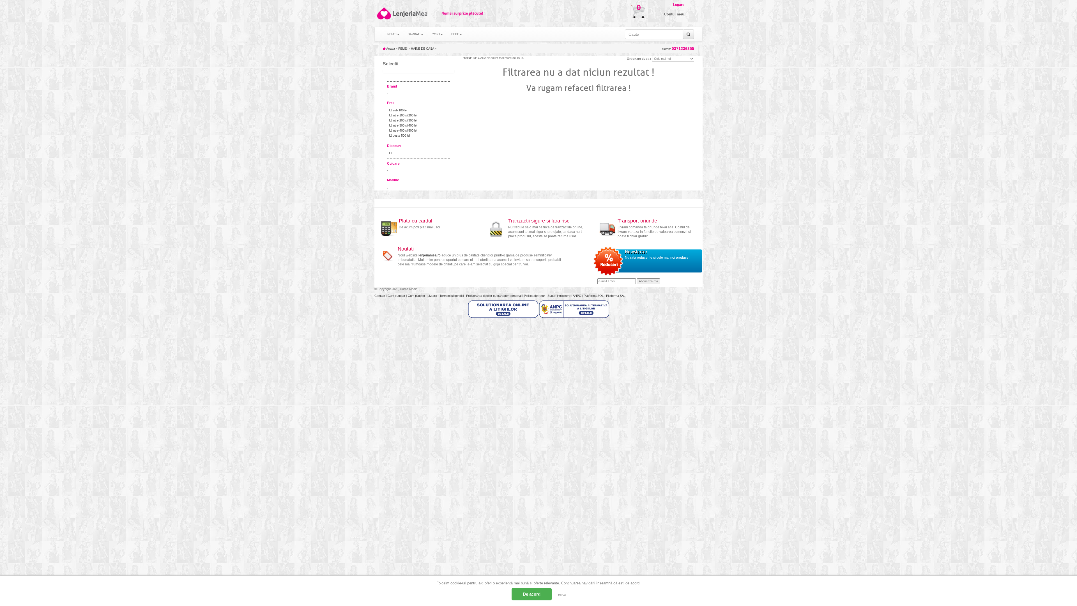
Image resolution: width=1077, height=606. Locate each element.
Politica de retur (535, 295)
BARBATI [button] (414, 34)
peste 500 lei (401, 135)
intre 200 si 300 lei (404, 120)
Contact (380, 295)
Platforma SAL (615, 295)
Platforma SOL (594, 295)
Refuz (562, 594)
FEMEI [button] (392, 34)
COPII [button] (436, 34)
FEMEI (403, 48)
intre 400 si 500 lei (404, 130)
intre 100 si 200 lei (404, 115)
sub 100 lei (399, 110)
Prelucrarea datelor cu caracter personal (494, 295)
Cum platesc (417, 295)
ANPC (577, 295)
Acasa (390, 48)
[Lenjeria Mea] (383, 13)
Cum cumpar (397, 295)
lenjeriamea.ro (429, 255)
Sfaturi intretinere (559, 295)
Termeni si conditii (451, 295)
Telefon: (677, 49)
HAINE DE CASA (422, 48)
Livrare (432, 295)
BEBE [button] (455, 34)
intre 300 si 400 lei (404, 125)
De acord (531, 594)
